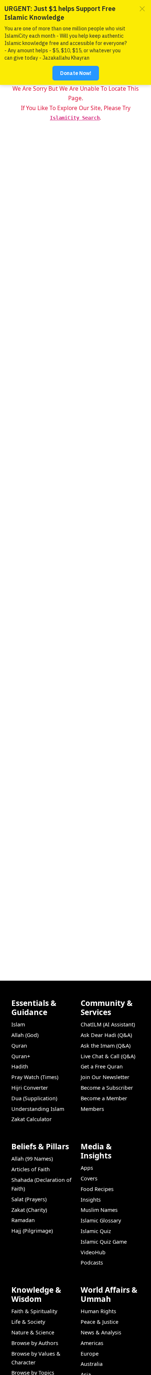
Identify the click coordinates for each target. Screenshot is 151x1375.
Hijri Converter (29, 1087)
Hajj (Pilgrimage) (32, 1230)
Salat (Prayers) (29, 1199)
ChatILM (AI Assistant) (108, 1024)
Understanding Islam (37, 1108)
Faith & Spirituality (34, 1311)
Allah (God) (24, 1035)
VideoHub (93, 1252)
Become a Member (104, 1098)
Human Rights (98, 1311)
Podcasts (92, 1262)
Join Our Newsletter (105, 1077)
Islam (18, 1024)
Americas (92, 1343)
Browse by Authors (34, 1343)
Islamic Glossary (101, 1220)
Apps (87, 1167)
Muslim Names (99, 1209)
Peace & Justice (99, 1321)
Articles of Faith (30, 1169)
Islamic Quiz (96, 1231)
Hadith (19, 1066)
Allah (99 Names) (32, 1158)
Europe (90, 1353)
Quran (19, 1045)
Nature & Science (32, 1332)
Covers (89, 1178)
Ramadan (23, 1220)
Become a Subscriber (107, 1087)
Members (92, 1108)
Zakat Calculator (31, 1119)
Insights (91, 1199)
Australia (92, 1363)
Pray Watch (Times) (34, 1077)
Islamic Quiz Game (104, 1241)
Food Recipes (97, 1189)
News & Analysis (101, 1332)
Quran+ (20, 1056)
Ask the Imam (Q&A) (105, 1045)
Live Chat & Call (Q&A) (108, 1056)
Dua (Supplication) (34, 1098)
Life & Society (28, 1321)
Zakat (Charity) (29, 1209)
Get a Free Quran (102, 1066)
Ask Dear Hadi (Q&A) (106, 1035)
